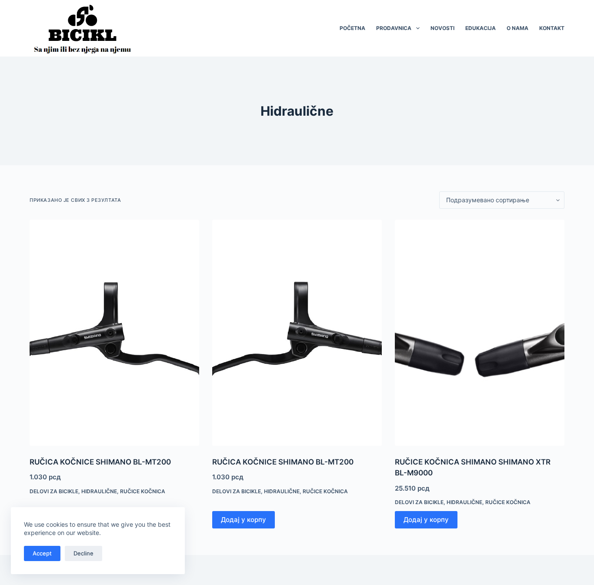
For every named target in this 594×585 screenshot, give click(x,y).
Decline (83, 553)
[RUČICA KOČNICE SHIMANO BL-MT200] (114, 333)
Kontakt (551, 28)
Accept (42, 553)
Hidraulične (99, 491)
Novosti (442, 28)
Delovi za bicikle (54, 491)
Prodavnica (393, 28)
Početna (352, 28)
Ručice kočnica (142, 491)
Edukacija (480, 28)
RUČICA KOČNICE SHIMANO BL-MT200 (100, 462)
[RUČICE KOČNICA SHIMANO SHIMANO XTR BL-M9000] (479, 333)
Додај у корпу (243, 519)
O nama (517, 28)
